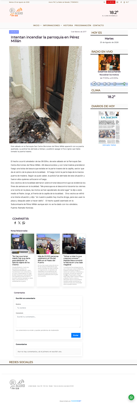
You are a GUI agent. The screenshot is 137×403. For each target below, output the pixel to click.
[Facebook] (121, 2)
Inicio (36, 25)
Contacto (98, 25)
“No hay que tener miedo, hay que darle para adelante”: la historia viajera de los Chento (21, 260)
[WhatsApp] (117, 2)
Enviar (75, 335)
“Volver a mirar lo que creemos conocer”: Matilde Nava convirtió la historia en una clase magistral (73, 260)
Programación (83, 25)
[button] (104, 2)
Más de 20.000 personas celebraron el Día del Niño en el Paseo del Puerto (48, 259)
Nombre (18, 304)
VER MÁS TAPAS (109, 145)
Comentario (19, 313)
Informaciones (51, 25)
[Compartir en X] (19, 223)
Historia (68, 25)
